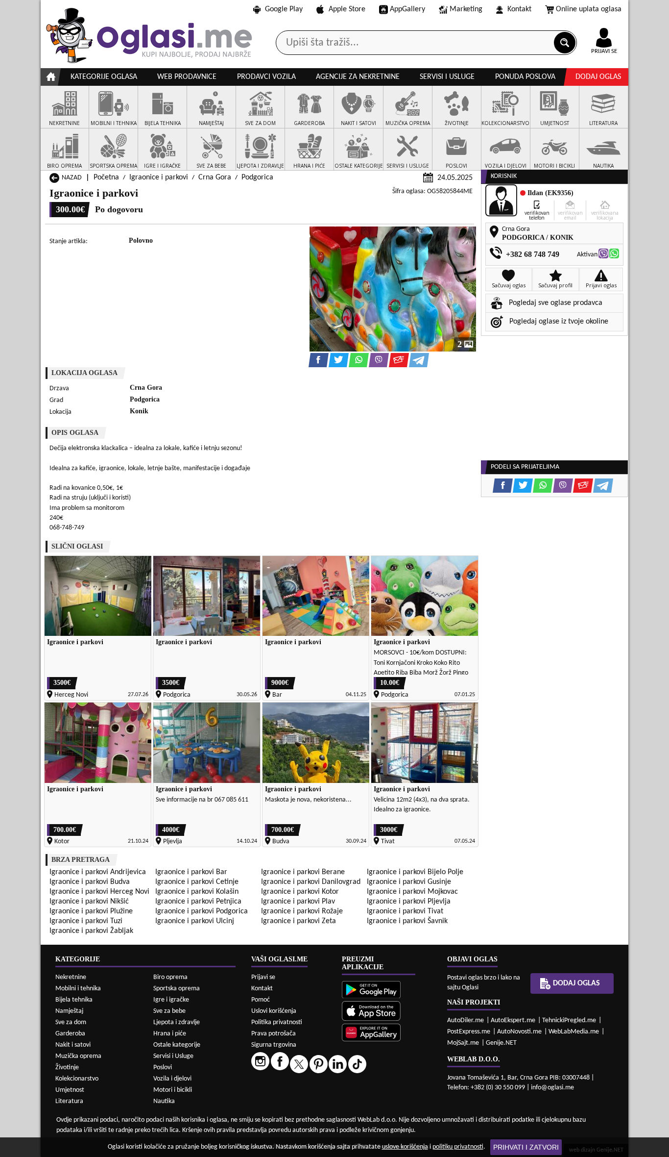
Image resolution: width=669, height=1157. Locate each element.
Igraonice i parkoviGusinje (409, 882)
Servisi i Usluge (173, 1056)
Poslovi (162, 1067)
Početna (106, 177)
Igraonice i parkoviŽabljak (91, 931)
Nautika (164, 1101)
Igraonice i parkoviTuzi (85, 921)
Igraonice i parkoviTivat (405, 911)
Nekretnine (70, 977)
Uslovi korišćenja (273, 1011)
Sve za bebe (169, 1011)
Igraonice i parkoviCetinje (197, 882)
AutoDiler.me (465, 1020)
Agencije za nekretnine (358, 77)
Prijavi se (263, 977)
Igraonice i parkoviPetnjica (198, 901)
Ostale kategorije (176, 1045)
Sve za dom (70, 1022)
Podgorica (257, 177)
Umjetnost (69, 1090)
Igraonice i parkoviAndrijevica (97, 872)
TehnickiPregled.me (569, 1020)
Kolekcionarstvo (76, 1078)
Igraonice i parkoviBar (191, 872)
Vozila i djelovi (172, 1078)
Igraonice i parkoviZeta (298, 921)
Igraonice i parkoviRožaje (302, 911)
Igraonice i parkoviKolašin (197, 892)
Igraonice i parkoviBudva (89, 882)
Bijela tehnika (74, 1000)
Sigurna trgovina (273, 1045)
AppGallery (407, 9)
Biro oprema (170, 977)
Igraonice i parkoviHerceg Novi (99, 892)
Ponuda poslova (525, 77)
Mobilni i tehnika (78, 988)
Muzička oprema (78, 1056)
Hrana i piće (169, 1033)
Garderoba (70, 1033)
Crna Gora (214, 177)
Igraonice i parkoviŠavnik (407, 921)
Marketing (466, 9)
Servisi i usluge (447, 77)
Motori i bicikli (172, 1090)
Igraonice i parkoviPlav (298, 901)
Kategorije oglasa (104, 77)
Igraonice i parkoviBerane (303, 872)
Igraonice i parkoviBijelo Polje (415, 872)
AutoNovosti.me (519, 1031)
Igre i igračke (171, 1000)
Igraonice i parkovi (158, 177)
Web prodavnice (186, 77)
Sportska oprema (176, 988)
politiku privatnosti (457, 1147)
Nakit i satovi (73, 1045)
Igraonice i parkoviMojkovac (412, 892)
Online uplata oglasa (588, 9)
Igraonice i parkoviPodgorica (201, 911)
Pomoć (260, 1000)
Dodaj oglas (598, 77)
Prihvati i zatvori (526, 1147)
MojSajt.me (463, 1043)
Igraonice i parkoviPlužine (91, 911)
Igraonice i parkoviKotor (300, 892)
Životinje (67, 1067)
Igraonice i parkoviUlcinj (194, 921)
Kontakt (519, 9)
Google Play (284, 9)
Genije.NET (501, 1043)
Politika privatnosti (276, 1022)
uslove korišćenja (405, 1147)
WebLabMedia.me (574, 1031)
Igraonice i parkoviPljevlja (409, 901)
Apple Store (347, 9)
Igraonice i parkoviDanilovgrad (310, 882)
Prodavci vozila (266, 77)
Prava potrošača (273, 1033)
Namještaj (69, 1011)
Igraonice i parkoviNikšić (89, 901)
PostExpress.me (468, 1031)
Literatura (69, 1101)
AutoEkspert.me (513, 1020)
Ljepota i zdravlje (176, 1022)
